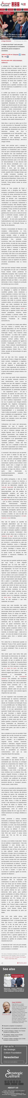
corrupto (23, 516)
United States (11, 958)
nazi (9, 518)
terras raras (7, 597)
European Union (8, 957)
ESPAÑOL (2, 9)
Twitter (23, 54)
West (16, 958)
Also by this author (6, 1014)
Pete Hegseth (23, 957)
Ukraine (6, 958)
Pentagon (17, 957)
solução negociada (7, 487)
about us (13, 1088)
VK (5, 56)
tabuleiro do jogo (7, 536)
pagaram (6, 499)
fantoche (3, 518)
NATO (13, 957)
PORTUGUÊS (10, 9)
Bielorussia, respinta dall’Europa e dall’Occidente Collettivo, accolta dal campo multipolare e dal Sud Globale (14, 990)
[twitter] (15, 3)
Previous (4, 984)
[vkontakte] (13, 5)
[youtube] (15, 5)
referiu (22, 308)
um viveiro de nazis (10, 668)
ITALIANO (18, 9)
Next (23, 984)
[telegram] (18, 3)
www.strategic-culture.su (20, 1092)
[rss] (18, 5)
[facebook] (13, 3)
